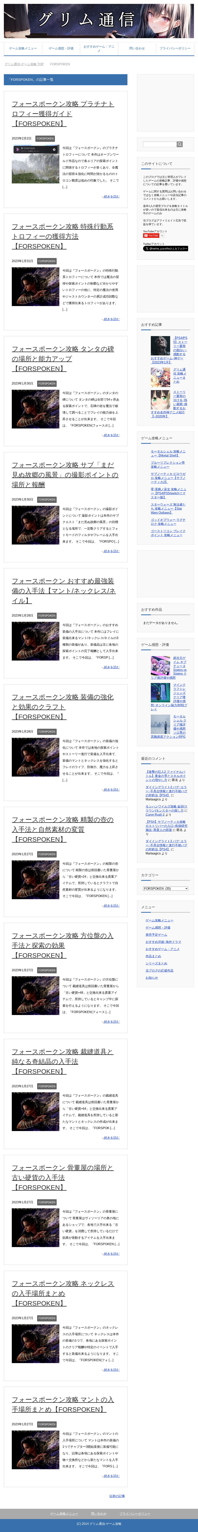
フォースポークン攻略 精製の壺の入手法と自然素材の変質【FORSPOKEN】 (63, 829)
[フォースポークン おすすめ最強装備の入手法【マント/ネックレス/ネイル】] (35, 657)
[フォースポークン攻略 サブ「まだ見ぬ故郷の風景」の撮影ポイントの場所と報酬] (35, 541)
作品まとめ (153, 956)
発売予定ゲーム (156, 934)
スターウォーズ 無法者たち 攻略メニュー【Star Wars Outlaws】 (168, 508)
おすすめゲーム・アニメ (99, 48)
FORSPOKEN (45, 138)
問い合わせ (137, 48)
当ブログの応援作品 (159, 970)
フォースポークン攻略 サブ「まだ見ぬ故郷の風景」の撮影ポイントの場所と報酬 (65, 474)
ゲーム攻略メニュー (23, 48)
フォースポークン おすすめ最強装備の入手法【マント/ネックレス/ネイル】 (64, 590)
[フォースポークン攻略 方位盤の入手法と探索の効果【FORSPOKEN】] (35, 1011)
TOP (26, 64)
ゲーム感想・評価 (61, 48)
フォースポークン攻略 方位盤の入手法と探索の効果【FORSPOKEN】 (63, 945)
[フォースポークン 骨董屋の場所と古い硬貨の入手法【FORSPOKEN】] (35, 1244)
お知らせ (152, 977)
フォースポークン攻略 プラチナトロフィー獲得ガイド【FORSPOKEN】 (63, 113)
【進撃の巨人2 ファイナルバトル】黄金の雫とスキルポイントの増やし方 (166, 776)
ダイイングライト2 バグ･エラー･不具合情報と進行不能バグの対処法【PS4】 (166, 791)
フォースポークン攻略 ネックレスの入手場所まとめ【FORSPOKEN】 (63, 1293)
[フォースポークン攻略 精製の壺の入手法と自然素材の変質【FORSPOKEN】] (35, 895)
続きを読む (111, 196)
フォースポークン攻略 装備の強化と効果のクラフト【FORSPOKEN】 (63, 706)
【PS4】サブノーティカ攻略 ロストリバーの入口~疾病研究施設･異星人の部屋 (167, 826)
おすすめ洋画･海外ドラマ (163, 942)
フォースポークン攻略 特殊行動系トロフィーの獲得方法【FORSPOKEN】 (62, 236)
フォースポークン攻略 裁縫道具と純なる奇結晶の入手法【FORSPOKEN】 (63, 1061)
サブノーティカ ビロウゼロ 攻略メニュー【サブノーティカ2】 (168, 478)
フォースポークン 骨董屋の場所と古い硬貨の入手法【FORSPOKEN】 (63, 1177)
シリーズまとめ (156, 963)
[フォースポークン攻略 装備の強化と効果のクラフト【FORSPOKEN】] (35, 773)
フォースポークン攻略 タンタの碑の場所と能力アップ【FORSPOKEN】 (63, 358)
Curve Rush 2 (155, 814)
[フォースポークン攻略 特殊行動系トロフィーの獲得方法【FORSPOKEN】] (35, 302)
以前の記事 (117, 1496)
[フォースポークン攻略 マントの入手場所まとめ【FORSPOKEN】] (35, 1466)
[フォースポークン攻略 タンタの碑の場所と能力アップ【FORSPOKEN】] (35, 425)
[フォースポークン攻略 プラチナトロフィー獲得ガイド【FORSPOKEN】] (35, 180)
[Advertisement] (170, 102)
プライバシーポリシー (175, 48)
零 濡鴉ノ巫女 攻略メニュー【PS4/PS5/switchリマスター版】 (168, 493)
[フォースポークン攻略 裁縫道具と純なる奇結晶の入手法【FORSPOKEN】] (35, 1127)
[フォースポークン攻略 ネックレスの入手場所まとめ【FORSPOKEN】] (35, 1360)
